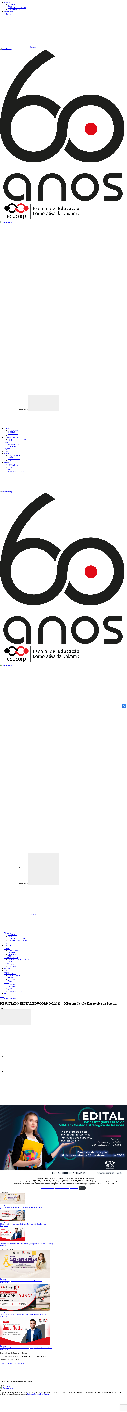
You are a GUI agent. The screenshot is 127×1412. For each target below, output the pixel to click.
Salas (5, 13)
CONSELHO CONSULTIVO (17, 9)
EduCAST (7, 448)
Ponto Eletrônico (13, 434)
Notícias (6, 450)
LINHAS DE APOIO (11, 437)
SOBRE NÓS (12, 4)
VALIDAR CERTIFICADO (17, 471)
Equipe (10, 6)
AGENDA (11, 464)
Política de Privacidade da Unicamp (38, 1394)
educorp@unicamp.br (17, 1363)
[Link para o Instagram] (45, 425)
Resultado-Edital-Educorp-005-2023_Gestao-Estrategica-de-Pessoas (59, 1188)
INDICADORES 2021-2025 (17, 8)
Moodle (10, 457)
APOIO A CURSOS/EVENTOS (18, 439)
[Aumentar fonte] (15, 32)
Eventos (6, 443)
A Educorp (7, 2)
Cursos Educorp (13, 430)
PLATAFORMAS (10, 453)
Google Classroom (14, 455)
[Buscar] (15, 852)
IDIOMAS (11, 432)
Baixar (82, 1188)
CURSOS (7, 428)
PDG (9, 435)
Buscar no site (23, 409)
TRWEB (10, 469)
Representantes (8, 11)
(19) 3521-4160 (5, 1363)
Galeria (6, 451)
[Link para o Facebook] (15, 425)
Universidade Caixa (14, 459)
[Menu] (15, 490)
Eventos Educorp (13, 444)
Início (2, 997)
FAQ (5, 473)
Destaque (3, 998)
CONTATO (8, 15)
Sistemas (6, 462)
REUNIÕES (12, 468)
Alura (10, 460)
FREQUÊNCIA (13, 466)
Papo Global (12, 446)
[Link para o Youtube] (75, 425)
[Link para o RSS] (105, 425)
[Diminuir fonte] (45, 32)
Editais (10, 441)
